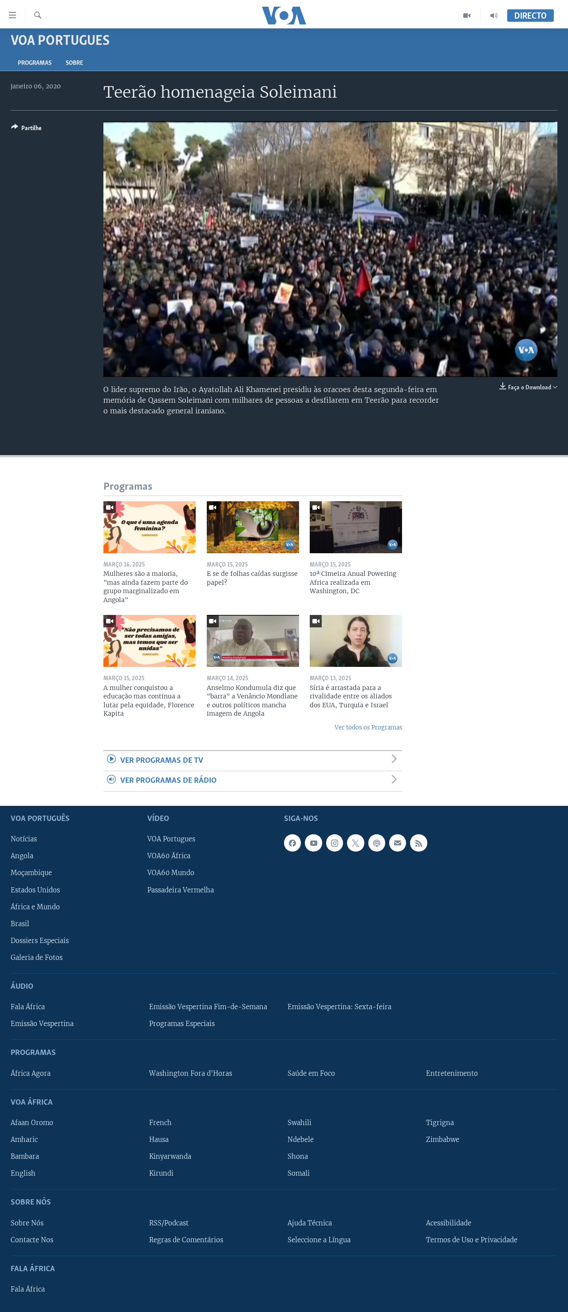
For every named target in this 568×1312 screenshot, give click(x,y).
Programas (34, 63)
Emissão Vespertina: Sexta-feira (339, 1007)
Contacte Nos (32, 1240)
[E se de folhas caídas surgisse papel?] (253, 527)
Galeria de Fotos (37, 957)
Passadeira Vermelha (180, 890)
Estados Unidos (35, 890)
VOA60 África (168, 856)
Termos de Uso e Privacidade (471, 1240)
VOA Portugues (171, 839)
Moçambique (31, 873)
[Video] (467, 15)
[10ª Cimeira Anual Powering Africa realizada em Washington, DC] (356, 527)
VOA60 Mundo (170, 873)
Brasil (20, 924)
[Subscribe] (397, 842)
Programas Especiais (182, 1024)
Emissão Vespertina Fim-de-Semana (208, 1007)
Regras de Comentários (186, 1240)
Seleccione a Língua (319, 1240)
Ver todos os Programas (368, 727)
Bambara (25, 1157)
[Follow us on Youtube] (313, 842)
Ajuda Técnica (310, 1223)
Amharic (24, 1140)
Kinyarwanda (170, 1157)
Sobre (74, 63)
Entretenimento (452, 1073)
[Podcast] (376, 842)
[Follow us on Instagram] (334, 842)
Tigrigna (440, 1123)
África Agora (31, 1073)
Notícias (24, 839)
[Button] (26, 129)
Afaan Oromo (32, 1123)
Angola (22, 856)
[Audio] (494, 15)
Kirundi (161, 1173)
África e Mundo (35, 907)
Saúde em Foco (311, 1073)
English (23, 1173)
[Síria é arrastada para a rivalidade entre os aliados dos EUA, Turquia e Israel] (356, 641)
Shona (298, 1157)
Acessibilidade (448, 1223)
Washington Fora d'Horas (190, 1073)
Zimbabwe (442, 1140)
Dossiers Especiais (40, 940)
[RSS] (418, 842)
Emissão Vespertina (42, 1024)
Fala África (28, 1007)
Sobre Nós (27, 1223)
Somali (299, 1173)
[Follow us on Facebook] (292, 842)
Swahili (300, 1123)
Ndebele (301, 1140)
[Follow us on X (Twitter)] (355, 842)
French (160, 1123)
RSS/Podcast (169, 1223)
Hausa (159, 1140)
